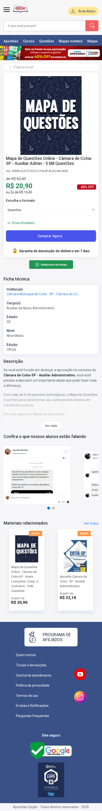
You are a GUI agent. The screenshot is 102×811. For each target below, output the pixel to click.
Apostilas (11, 41)
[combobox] (44, 25)
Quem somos (26, 655)
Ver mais (51, 426)
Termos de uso (27, 696)
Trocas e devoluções (31, 665)
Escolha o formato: (21, 200)
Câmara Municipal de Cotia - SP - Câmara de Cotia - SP (47, 294)
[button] (48, 508)
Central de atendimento (33, 675)
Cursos (28, 41)
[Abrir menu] (7, 12)
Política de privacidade (32, 685)
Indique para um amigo (54, 264)
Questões (46, 41)
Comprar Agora (50, 236)
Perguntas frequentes (32, 716)
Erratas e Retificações (32, 706)
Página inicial (23, 67)
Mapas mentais (71, 41)
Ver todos (91, 523)
